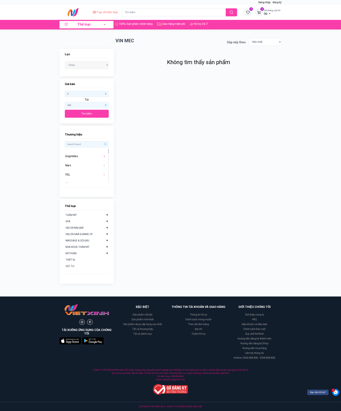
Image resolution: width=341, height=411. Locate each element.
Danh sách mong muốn (199, 319)
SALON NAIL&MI (74, 227)
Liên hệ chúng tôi (254, 353)
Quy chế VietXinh (254, 333)
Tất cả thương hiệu (142, 329)
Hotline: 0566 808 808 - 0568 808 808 (254, 357)
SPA (68, 221)
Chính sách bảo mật (254, 329)
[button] (70, 340)
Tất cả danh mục (142, 333)
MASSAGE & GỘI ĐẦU (77, 240)
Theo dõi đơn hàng (198, 324)
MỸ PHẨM (71, 253)
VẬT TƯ (70, 266)
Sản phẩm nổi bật (142, 314)
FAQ (254, 319)
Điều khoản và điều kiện (254, 324)
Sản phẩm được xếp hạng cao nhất (142, 324)
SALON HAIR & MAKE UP (79, 234)
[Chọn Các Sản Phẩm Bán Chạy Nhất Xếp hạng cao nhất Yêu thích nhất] (87, 65)
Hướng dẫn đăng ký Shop (254, 343)
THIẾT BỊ (70, 259)
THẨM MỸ (71, 215)
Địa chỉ (198, 329)
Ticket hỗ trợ (198, 333)
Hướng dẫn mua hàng (254, 348)
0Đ (272, 12)
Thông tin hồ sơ (198, 314)
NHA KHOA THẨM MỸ (77, 247)
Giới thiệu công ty (254, 314)
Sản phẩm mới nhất (143, 319)
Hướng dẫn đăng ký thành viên (254, 338)
